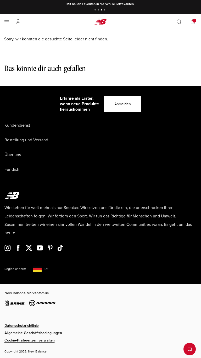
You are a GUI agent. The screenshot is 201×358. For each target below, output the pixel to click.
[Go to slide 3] (102, 10)
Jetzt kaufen (125, 4)
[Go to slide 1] (95, 10)
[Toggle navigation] (6, 22)
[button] (18, 22)
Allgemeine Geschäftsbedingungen (33, 333)
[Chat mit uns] (189, 349)
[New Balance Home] (100, 22)
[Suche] (179, 22)
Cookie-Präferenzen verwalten (29, 340)
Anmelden (122, 104)
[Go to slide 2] (98, 10)
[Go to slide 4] (105, 10)
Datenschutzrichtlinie (21, 325)
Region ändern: (15, 269)
